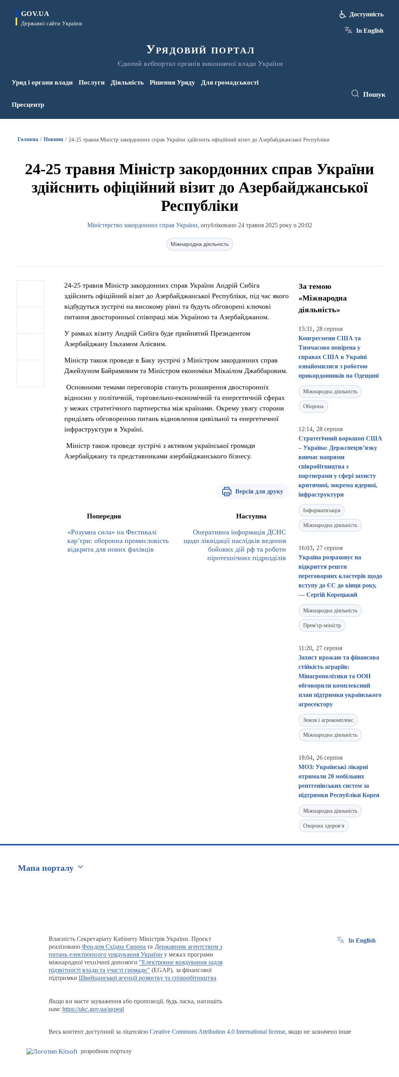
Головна (28, 139)
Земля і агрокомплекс (328, 720)
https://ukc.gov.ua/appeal (93, 1009)
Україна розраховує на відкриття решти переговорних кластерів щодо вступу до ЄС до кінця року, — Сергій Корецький (340, 576)
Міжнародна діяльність (200, 244)
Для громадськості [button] (230, 82)
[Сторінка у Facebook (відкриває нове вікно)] (311, 88)
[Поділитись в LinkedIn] (30, 373)
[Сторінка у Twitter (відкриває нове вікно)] (324, 88)
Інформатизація (321, 510)
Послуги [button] (92, 82)
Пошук (374, 94)
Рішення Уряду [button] (172, 82)
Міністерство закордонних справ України (142, 225)
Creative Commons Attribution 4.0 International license (217, 1031)
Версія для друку (259, 491)
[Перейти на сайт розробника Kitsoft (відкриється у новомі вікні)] (52, 1051)
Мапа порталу (46, 868)
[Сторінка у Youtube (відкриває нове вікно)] (313, 99)
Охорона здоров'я (323, 826)
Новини (53, 139)
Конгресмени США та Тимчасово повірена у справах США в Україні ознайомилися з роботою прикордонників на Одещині (338, 357)
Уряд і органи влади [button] (42, 82)
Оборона (313, 406)
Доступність (366, 14)
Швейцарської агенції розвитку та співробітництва (147, 977)
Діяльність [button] (127, 82)
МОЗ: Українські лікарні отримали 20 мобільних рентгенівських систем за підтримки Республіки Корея (339, 781)
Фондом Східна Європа (114, 946)
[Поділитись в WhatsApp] (30, 347)
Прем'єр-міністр (322, 625)
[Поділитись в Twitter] (30, 320)
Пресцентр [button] (28, 104)
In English (369, 30)
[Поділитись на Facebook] (30, 294)
